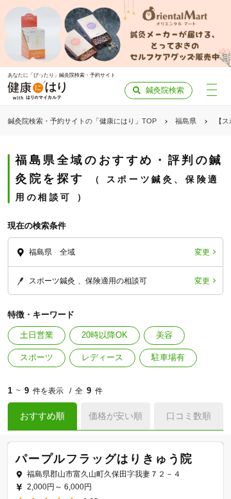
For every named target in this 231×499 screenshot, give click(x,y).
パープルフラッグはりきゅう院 (104, 458)
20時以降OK (104, 335)
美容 (164, 335)
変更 (202, 252)
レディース (102, 357)
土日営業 (36, 335)
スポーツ (36, 357)
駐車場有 (168, 357)
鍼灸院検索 (165, 90)
